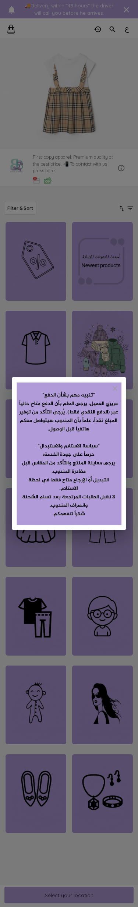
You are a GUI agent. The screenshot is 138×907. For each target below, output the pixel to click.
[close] (115, 388)
